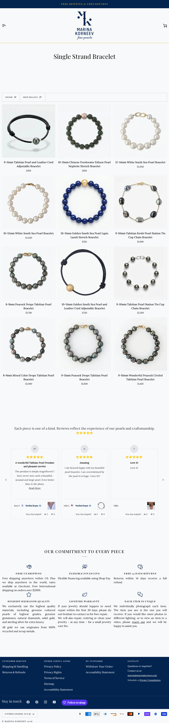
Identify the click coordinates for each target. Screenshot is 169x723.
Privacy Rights (53, 672)
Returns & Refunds (13, 672)
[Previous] (6, 480)
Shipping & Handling (15, 666)
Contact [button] (133, 661)
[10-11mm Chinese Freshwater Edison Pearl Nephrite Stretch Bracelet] (84, 131)
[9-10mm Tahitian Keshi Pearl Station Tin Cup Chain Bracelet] (140, 202)
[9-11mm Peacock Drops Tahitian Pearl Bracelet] (84, 344)
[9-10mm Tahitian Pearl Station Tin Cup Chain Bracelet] (140, 273)
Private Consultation (150, 680)
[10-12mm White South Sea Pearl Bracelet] (28, 202)
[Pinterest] (36, 702)
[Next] (163, 480)
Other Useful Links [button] (57, 661)
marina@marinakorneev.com (142, 675)
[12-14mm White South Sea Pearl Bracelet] (140, 131)
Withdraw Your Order (99, 666)
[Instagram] (45, 702)
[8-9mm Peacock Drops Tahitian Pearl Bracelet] (28, 273)
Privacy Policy (52, 666)
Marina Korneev (16, 721)
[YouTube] (54, 702)
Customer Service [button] (14, 661)
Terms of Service (54, 678)
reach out (138, 622)
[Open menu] (7, 25)
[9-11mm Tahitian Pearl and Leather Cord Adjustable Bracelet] (28, 131)
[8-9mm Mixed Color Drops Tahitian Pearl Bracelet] (28, 344)
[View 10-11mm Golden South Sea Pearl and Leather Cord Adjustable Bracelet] (101, 506)
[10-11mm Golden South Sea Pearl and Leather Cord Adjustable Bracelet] (84, 273)
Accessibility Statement (58, 689)
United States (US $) (18, 714)
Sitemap (49, 683)
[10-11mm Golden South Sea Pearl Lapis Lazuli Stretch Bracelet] (84, 202)
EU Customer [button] (94, 661)
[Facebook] (28, 702)
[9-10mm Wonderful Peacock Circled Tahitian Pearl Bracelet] (140, 344)
